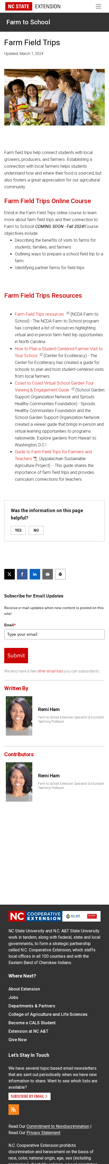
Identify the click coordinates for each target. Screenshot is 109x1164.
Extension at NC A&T (28, 1031)
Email (10, 625)
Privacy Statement (43, 1132)
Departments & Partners (31, 1005)
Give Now (17, 1039)
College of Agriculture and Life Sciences (48, 1014)
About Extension (24, 989)
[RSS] (13, 1109)
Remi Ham (49, 709)
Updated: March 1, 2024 (23, 54)
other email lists (50, 671)
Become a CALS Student (32, 1022)
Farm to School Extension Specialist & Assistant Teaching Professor (71, 719)
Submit (16, 655)
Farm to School (28, 22)
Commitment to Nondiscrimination (57, 1126)
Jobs (13, 997)
